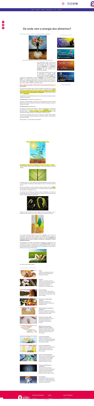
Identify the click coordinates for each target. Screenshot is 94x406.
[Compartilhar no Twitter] (3, 25)
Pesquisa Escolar (49, 9)
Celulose (41, 279)
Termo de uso (50, 398)
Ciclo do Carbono (43, 290)
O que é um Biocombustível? (45, 354)
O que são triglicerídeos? (44, 345)
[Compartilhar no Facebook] (3, 22)
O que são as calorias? (44, 336)
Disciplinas (38, 9)
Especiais (43, 9)
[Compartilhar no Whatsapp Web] (3, 28)
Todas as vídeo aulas (65, 84)
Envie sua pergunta (66, 398)
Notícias (32, 9)
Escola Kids (59, 9)
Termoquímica (42, 376)
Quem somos (34, 398)
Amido (40, 270)
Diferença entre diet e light (45, 317)
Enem (55, 9)
